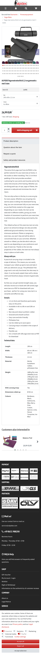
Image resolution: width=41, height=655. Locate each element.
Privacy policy (18, 624)
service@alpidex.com (9, 526)
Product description (11, 141)
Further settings (20, 637)
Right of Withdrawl (8, 585)
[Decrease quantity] (8, 131)
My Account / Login (8, 578)
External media (10, 634)
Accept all (20, 641)
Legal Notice (6, 602)
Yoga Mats (8, 17)
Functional (9, 637)
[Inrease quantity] (8, 129)
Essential (8, 631)
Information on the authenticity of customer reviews (20, 588)
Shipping (15, 117)
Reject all (20, 646)
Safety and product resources (14, 160)
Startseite (14, 14)
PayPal (23, 634)
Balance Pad (27, 438)
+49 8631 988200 (12, 531)
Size (4, 95)
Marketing (32, 631)
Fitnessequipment (26, 14)
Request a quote (10, 154)
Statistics (20, 631)
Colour (5, 102)
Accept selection (21, 651)
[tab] (20, 141)
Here (3, 559)
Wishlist (4, 581)
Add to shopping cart (24, 130)
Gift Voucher (6, 575)
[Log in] (16, 8)
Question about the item (13, 147)
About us (5, 598)
